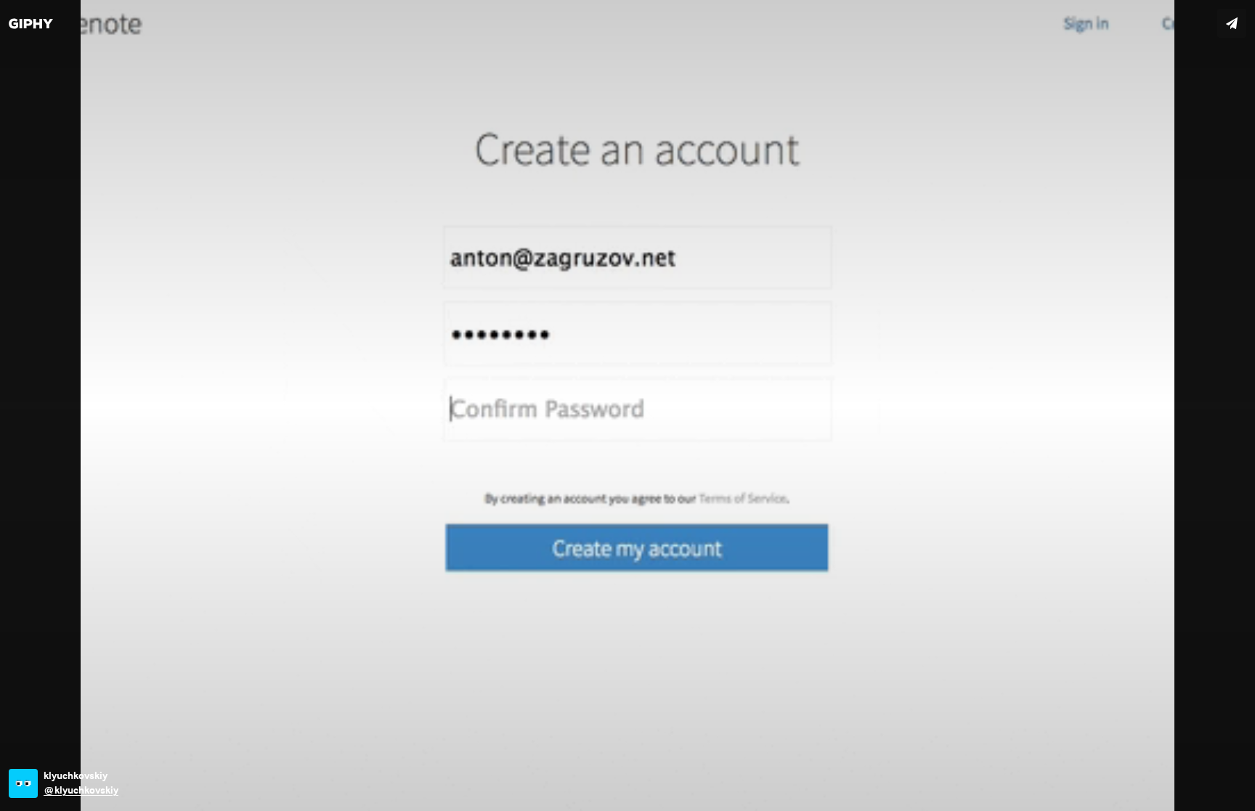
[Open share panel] (1231, 23)
